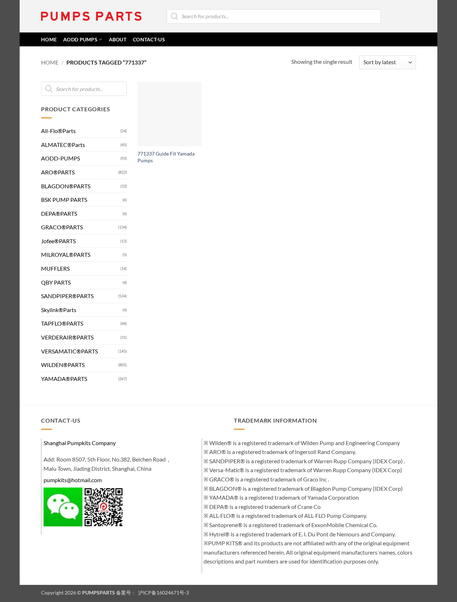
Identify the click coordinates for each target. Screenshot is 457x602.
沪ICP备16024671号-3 (163, 593)
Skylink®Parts (58, 309)
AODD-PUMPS (60, 158)
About (117, 39)
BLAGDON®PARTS (65, 186)
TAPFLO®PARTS (62, 323)
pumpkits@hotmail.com (73, 479)
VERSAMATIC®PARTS (69, 351)
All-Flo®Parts (58, 130)
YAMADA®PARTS (64, 378)
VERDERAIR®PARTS (67, 337)
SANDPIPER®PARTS (67, 295)
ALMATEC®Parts (63, 144)
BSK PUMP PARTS (64, 199)
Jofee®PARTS (58, 241)
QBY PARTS (56, 282)
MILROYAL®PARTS (65, 254)
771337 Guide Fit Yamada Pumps (166, 156)
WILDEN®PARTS (63, 364)
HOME (49, 39)
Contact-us (149, 39)
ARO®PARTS (58, 172)
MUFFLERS (55, 268)
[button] (402, 16)
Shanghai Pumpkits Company (80, 442)
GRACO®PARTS (62, 227)
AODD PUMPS (80, 39)
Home (50, 62)
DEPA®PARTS (59, 213)
